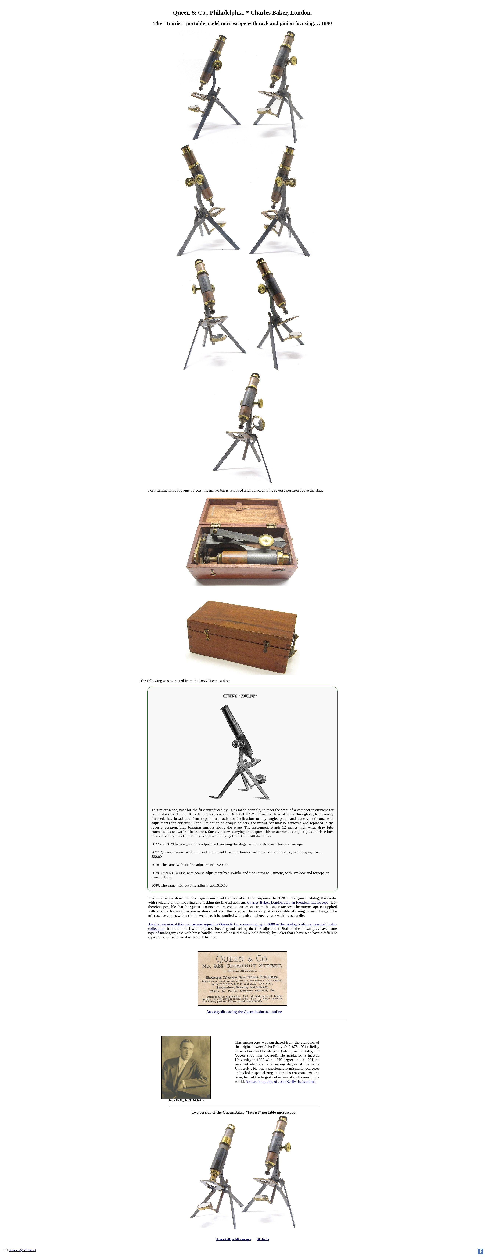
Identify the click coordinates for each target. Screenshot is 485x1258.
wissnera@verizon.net (22, 1250)
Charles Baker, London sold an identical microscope (288, 902)
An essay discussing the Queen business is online (244, 1011)
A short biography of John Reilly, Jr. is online (280, 1081)
